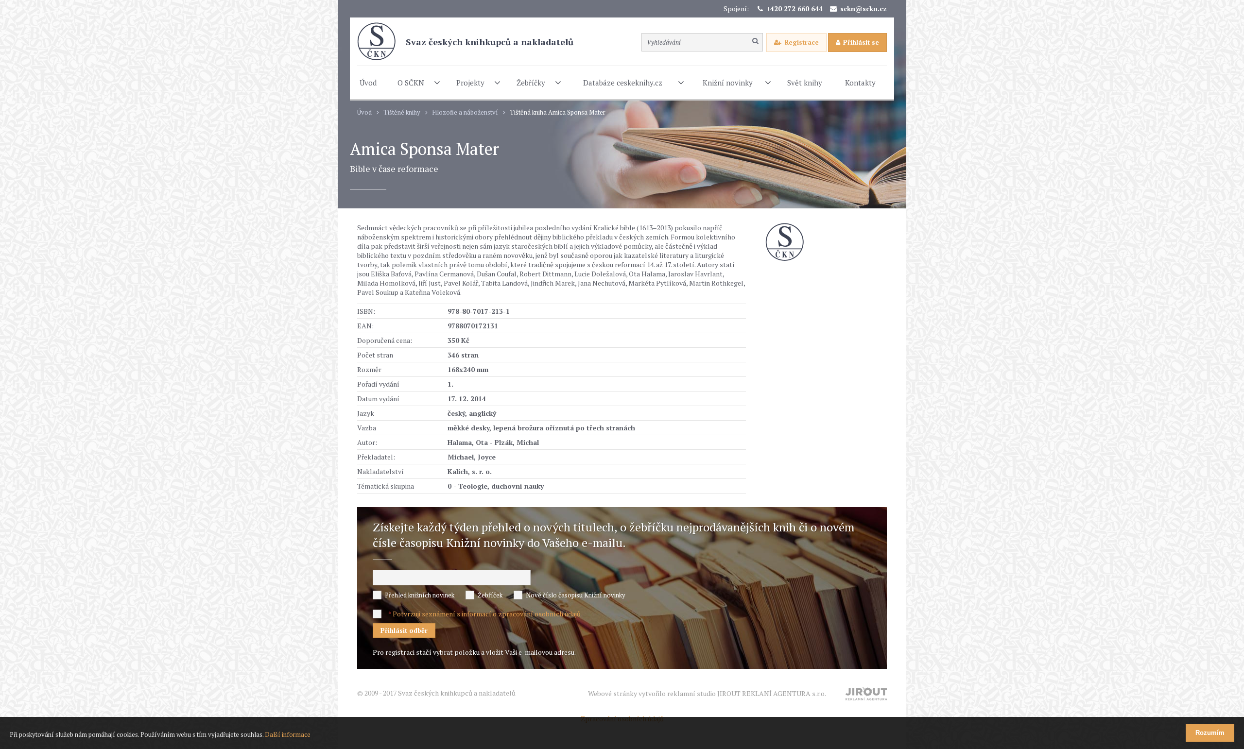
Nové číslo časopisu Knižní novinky (575, 595)
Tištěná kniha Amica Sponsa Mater (557, 112)
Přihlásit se (861, 42)
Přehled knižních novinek (419, 595)
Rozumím (1210, 732)
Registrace (802, 42)
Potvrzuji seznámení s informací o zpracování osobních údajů (487, 613)
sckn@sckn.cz (863, 8)
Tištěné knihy (401, 112)
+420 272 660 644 (794, 8)
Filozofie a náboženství (465, 112)
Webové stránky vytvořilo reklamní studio (707, 693)
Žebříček (490, 595)
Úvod (364, 112)
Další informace (288, 734)
